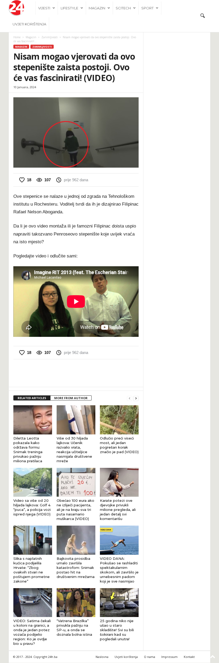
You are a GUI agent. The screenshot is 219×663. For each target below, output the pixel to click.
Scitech (123, 8)
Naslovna (102, 657)
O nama (149, 657)
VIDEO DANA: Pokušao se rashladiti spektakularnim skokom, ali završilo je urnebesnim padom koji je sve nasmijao (119, 569)
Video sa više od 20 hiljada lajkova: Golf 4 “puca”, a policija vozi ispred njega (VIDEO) (32, 507)
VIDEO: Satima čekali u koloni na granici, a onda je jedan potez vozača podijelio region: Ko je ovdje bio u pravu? (32, 632)
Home (17, 37)
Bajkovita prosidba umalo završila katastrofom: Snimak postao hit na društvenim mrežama (76, 567)
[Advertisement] (76, 373)
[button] (202, 16)
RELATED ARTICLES (32, 398)
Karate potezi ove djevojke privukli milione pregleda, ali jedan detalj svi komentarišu (118, 509)
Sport (147, 8)
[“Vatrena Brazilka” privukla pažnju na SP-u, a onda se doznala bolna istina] (76, 602)
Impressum (169, 657)
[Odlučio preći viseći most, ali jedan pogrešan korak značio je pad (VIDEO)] (119, 419)
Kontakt (189, 657)
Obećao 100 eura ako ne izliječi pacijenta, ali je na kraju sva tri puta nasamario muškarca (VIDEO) (75, 509)
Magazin (97, 8)
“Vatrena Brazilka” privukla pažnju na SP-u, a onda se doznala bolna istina (74, 628)
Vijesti (44, 8)
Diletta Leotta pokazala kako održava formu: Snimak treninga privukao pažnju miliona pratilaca (27, 449)
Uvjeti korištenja (29, 24)
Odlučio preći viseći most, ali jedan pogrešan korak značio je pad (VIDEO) (119, 445)
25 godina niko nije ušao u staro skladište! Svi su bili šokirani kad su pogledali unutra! (117, 630)
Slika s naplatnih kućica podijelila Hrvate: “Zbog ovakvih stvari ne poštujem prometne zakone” (31, 569)
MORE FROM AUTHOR (71, 398)
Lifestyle (69, 8)
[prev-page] (129, 398)
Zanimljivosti (49, 37)
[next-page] (136, 398)
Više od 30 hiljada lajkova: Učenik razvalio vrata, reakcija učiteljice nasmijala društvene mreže (74, 449)
